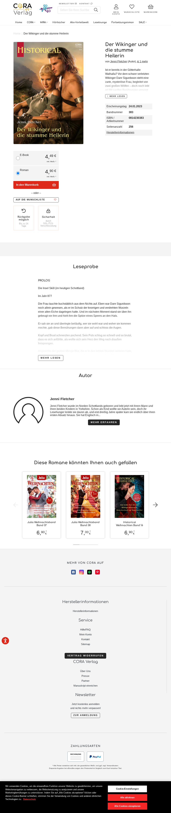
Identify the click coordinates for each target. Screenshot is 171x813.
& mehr (142, 61)
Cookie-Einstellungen (127, 789)
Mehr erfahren (104, 422)
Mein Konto (85, 634)
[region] (85, 797)
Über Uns (85, 671)
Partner (85, 680)
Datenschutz (29, 799)
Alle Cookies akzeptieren (127, 806)
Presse (85, 675)
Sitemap (85, 644)
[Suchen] (95, 10)
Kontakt (85, 639)
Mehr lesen (51, 357)
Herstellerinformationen (120, 132)
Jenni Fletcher (118, 61)
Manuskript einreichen (85, 685)
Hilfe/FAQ (85, 629)
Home (17, 33)
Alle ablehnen (127, 797)
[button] (36, 199)
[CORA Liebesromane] (22, 9)
